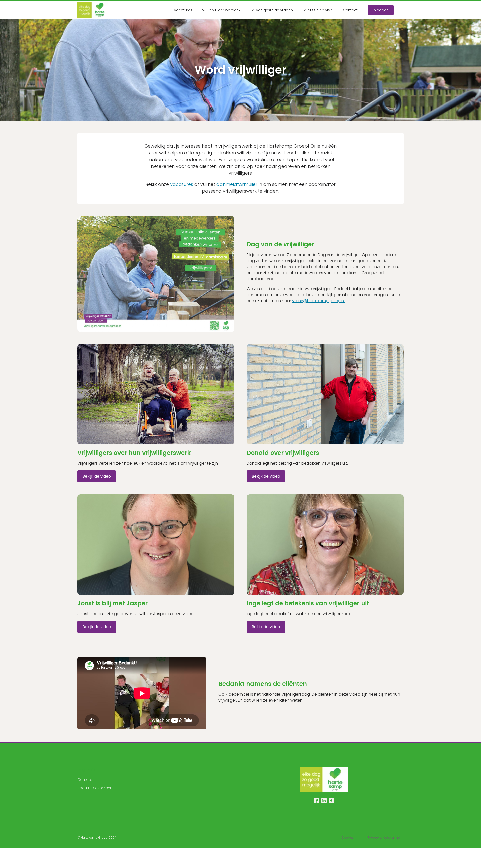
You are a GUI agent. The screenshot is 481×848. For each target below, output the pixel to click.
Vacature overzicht (94, 787)
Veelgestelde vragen (274, 10)
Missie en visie (320, 10)
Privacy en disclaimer (384, 837)
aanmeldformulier (236, 184)
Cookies (347, 837)
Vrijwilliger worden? (224, 10)
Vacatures (183, 10)
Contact (350, 10)
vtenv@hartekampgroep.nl (318, 301)
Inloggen (381, 10)
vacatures (181, 184)
